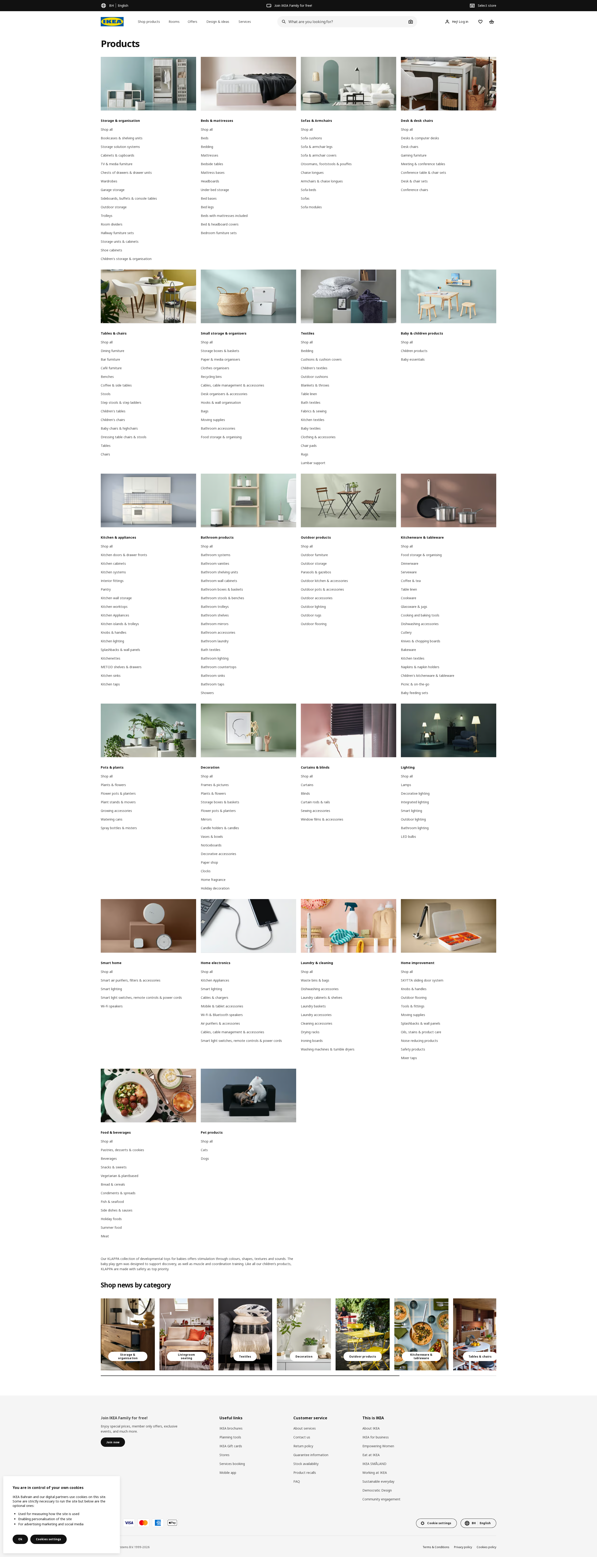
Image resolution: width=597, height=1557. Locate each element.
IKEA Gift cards (230, 1446)
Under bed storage (215, 190)
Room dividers (111, 224)
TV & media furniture (116, 164)
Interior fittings (112, 580)
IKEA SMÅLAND (374, 1463)
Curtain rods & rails (315, 802)
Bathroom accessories (218, 428)
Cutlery (406, 632)
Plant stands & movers (118, 802)
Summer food (111, 1227)
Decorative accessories (218, 854)
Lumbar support (313, 463)
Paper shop (209, 862)
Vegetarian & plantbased (119, 1176)
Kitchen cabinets (113, 563)
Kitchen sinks (111, 675)
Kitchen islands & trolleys (120, 624)
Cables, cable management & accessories (232, 385)
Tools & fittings (412, 1006)
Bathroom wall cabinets (219, 580)
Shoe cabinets (111, 250)
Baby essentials (413, 359)
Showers (207, 693)
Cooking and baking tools (420, 615)
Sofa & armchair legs (317, 146)
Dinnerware (409, 563)
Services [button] (245, 21)
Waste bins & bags (315, 980)
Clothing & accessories (318, 437)
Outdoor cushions (314, 376)
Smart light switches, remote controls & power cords (141, 997)
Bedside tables (212, 164)
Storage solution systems (120, 146)
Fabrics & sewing (313, 411)
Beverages (109, 1158)
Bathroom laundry (215, 641)
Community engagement (381, 1499)
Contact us (301, 1437)
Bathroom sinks (213, 675)
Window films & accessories (322, 819)
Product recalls (304, 1472)
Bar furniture (110, 359)
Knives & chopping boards (420, 641)
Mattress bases (213, 172)
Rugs (304, 454)
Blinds (305, 793)
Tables (106, 445)
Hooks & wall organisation (221, 402)
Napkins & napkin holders (420, 667)
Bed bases (209, 198)
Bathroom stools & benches (222, 598)
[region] (61, 1514)
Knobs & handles (113, 632)
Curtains (307, 785)
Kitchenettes (110, 658)
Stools (106, 394)
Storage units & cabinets (120, 241)
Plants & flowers (113, 785)
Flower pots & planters (118, 793)
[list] (298, 1334)
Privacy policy (463, 1547)
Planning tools (230, 1437)
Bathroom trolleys (215, 606)
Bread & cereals (113, 1184)
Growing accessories (116, 810)
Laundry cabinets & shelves (321, 997)
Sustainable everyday (378, 1481)
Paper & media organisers (220, 359)
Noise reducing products (419, 1040)
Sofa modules (311, 207)
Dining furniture (112, 351)
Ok (20, 1539)
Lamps (406, 785)
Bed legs (207, 207)
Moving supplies (213, 419)
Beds (204, 138)
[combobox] (342, 21)
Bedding (207, 146)
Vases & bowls (212, 836)
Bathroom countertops (218, 667)
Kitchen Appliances (115, 615)
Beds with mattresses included (224, 215)
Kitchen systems (113, 572)
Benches (107, 376)
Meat (105, 1236)
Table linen (309, 394)
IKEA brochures (231, 1428)
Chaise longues (312, 172)
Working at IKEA (374, 1472)
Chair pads (309, 445)
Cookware (408, 598)
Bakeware (408, 649)
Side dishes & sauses (116, 1210)
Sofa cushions (311, 138)
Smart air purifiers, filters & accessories (130, 980)
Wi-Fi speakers (112, 1006)
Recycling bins (211, 376)
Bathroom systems (215, 555)
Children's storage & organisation (126, 259)
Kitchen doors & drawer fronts (124, 555)
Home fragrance (213, 879)
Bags (204, 411)
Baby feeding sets (414, 693)
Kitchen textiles (312, 419)
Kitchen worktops (114, 606)
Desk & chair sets (414, 181)
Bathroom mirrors (215, 624)
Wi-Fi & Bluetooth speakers (222, 1015)
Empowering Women (378, 1446)
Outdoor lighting (313, 606)
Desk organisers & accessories (224, 394)
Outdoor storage (114, 207)
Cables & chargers (214, 997)
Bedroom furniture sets (219, 233)
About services (304, 1428)
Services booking (232, 1463)
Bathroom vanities (215, 563)
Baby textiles (311, 428)
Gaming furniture (414, 155)
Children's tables (113, 411)
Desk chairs (409, 146)
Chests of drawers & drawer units (126, 172)
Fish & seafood (112, 1201)
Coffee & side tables (116, 385)
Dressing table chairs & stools (123, 437)
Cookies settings (48, 1539)
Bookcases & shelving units (121, 138)
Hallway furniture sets (117, 233)
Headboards (210, 181)
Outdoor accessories (317, 598)
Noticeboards (211, 845)
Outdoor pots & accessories (322, 589)
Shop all (107, 129)
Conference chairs (414, 190)
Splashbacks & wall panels (120, 649)
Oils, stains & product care (421, 1032)
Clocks (206, 871)
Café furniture (111, 368)
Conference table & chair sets (423, 172)
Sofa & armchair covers (319, 155)
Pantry (106, 589)
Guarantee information (310, 1455)
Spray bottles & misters (119, 828)
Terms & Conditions (436, 1547)
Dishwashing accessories (420, 624)
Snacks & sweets (114, 1167)
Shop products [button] (149, 21)
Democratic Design (377, 1490)
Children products (414, 351)
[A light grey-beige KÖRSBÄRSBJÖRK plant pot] (304, 1334)
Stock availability (306, 1463)
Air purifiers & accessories (220, 1023)
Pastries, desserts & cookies (122, 1150)
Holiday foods (111, 1219)
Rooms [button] (174, 21)
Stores (224, 1455)
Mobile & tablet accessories (222, 1006)
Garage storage (113, 190)
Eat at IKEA (371, 1455)
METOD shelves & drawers (121, 667)
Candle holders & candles (220, 828)
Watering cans (111, 819)
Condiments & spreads (118, 1193)
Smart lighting (411, 810)
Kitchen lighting (112, 641)
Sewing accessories (315, 810)
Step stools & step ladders (121, 402)
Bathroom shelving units (219, 572)
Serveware (409, 572)
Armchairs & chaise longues (322, 181)
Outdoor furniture (314, 555)
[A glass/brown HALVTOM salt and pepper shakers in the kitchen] (480, 1334)
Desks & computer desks (420, 138)
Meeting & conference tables (423, 164)
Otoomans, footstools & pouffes (326, 164)
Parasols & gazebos (316, 572)
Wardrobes (109, 181)
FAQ (296, 1481)
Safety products (413, 1049)
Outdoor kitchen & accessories (324, 580)
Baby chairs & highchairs (119, 428)
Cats (204, 1150)
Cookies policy (486, 1547)
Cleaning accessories (316, 1023)
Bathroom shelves (215, 615)
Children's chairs (113, 419)
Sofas (305, 198)
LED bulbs (408, 836)
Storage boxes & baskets (220, 351)
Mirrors (206, 819)
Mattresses (209, 155)
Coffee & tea (411, 580)
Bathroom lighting (215, 658)
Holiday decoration (215, 888)
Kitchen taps (110, 684)
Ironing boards (312, 1040)
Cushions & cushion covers (321, 359)
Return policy (303, 1446)
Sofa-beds (308, 190)
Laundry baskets (313, 1006)
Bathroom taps (212, 684)
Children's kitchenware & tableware (427, 675)
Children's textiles (314, 368)
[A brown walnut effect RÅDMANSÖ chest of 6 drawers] (128, 1334)
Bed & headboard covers (220, 224)
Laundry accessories (316, 1015)
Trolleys (106, 215)
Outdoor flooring (313, 624)
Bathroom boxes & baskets (222, 589)
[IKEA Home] (112, 21)
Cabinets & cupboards (117, 155)
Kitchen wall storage (116, 598)
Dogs (205, 1158)
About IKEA (371, 1428)
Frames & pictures (215, 785)
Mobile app (227, 1472)
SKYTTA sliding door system (422, 980)
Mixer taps (409, 1058)
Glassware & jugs (414, 606)
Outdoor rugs (311, 615)
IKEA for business (375, 1437)
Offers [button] (192, 21)
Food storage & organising (221, 437)
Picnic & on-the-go (415, 684)
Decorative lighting (415, 793)
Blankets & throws (315, 385)
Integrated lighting (415, 802)
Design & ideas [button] (217, 21)
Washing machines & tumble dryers (327, 1049)
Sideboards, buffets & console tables (129, 198)
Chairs (105, 454)
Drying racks (310, 1032)
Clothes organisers (215, 368)
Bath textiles (310, 402)
